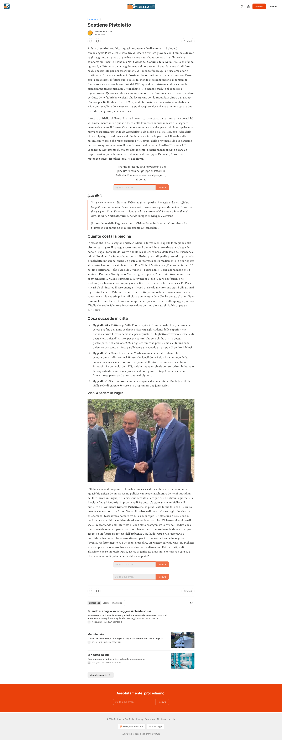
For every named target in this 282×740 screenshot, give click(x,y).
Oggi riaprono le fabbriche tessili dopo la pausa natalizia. (116, 658)
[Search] (242, 6)
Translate (94, 19)
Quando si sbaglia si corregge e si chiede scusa (119, 611)
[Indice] (3, 370)
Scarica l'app (155, 726)
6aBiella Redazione (104, 31)
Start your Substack (133, 726)
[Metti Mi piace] (90, 41)
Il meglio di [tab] (94, 603)
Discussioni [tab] (117, 603)
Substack (126, 733)
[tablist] (106, 603)
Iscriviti (259, 6)
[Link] (83, 195)
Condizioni (150, 719)
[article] (141, 618)
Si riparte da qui (98, 655)
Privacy (139, 719)
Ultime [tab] (106, 603)
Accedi (273, 6)
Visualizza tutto (98, 675)
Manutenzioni (97, 634)
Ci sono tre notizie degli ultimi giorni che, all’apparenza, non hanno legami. (125, 638)
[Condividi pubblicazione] (248, 6)
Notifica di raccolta (166, 719)
